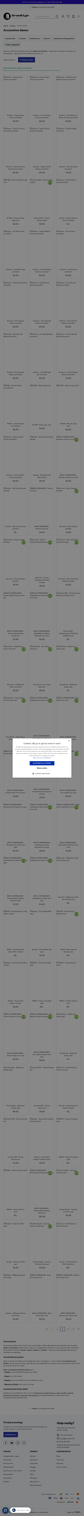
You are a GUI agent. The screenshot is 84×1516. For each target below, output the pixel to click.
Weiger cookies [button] (42, 768)
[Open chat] (5, 1510)
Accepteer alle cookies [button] (42, 763)
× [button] (69, 741)
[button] (42, 773)
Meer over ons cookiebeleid (42, 758)
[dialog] (42, 758)
